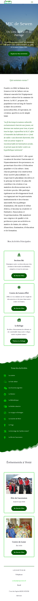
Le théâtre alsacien (15, 406)
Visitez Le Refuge (19, 341)
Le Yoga (11, 425)
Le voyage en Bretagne (16, 412)
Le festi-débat (13, 382)
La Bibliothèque (14, 400)
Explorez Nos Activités (19, 54)
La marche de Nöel (15, 419)
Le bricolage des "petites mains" (19, 431)
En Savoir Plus (19, 276)
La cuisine (12, 375)
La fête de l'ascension (15, 437)
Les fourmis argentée (15, 388)
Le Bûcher (12, 394)
